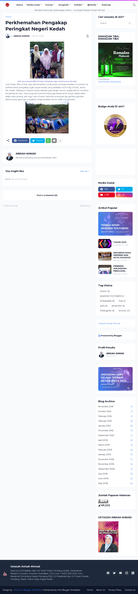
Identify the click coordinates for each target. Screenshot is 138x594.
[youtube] (120, 573)
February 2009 (115, 450)
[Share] (86, 36)
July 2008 (115, 474)
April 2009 (115, 440)
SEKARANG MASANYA (109, 81)
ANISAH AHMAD (115, 353)
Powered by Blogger (111, 335)
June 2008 (115, 478)
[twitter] (114, 573)
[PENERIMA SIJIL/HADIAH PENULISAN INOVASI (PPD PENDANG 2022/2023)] (104, 269)
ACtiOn (105, 291)
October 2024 (115, 411)
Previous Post (11, 206)
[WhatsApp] (48, 140)
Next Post (85, 206)
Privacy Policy (114, 590)
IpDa (103, 306)
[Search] (133, 5)
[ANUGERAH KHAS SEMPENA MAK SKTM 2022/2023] (104, 256)
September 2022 (115, 435)
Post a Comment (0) (47, 195)
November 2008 (115, 464)
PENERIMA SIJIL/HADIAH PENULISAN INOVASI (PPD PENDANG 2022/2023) (120, 268)
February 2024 (115, 416)
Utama (19, 5)
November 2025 (115, 406)
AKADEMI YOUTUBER (112, 296)
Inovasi (49, 5)
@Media (91, 5)
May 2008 (115, 483)
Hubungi (106, 5)
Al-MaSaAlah (107, 301)
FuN (122, 301)
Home (90, 590)
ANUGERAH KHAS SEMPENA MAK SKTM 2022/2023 (122, 255)
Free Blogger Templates (68, 590)
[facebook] (108, 573)
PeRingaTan (107, 310)
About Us (100, 590)
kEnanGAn (118, 306)
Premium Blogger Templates (28, 590)
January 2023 (115, 426)
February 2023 (115, 421)
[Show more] (60, 140)
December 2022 (115, 430)
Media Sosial (33, 5)
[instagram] (126, 573)
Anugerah (63, 5)
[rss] (132, 573)
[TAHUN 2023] (104, 243)
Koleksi (78, 5)
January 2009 (115, 454)
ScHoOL (124, 310)
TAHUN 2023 (119, 242)
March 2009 (115, 445)
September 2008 (115, 469)
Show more (110, 356)
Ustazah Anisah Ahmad (109, 323)
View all (83, 171)
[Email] (54, 140)
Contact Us (130, 590)
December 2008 (115, 459)
